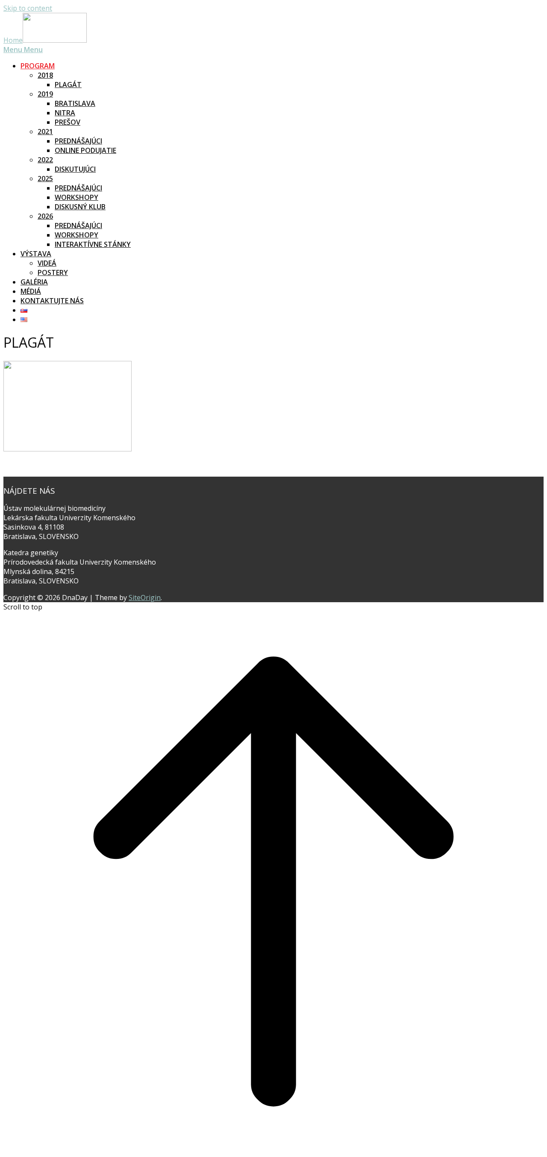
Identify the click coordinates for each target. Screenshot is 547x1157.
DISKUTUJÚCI (75, 169)
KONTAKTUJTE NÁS (52, 300)
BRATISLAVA (75, 103)
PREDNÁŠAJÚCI (78, 141)
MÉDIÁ (31, 291)
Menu (23, 49)
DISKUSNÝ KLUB (80, 206)
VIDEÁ (47, 263)
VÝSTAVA (36, 253)
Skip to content (27, 8)
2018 (45, 75)
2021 (45, 131)
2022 (45, 159)
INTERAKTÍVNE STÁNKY (93, 244)
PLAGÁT (68, 84)
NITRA (65, 112)
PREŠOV (67, 122)
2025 (45, 178)
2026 (45, 216)
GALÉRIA (34, 282)
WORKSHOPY (76, 197)
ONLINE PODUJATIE (85, 150)
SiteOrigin (145, 597)
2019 (45, 94)
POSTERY (53, 272)
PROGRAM (38, 65)
